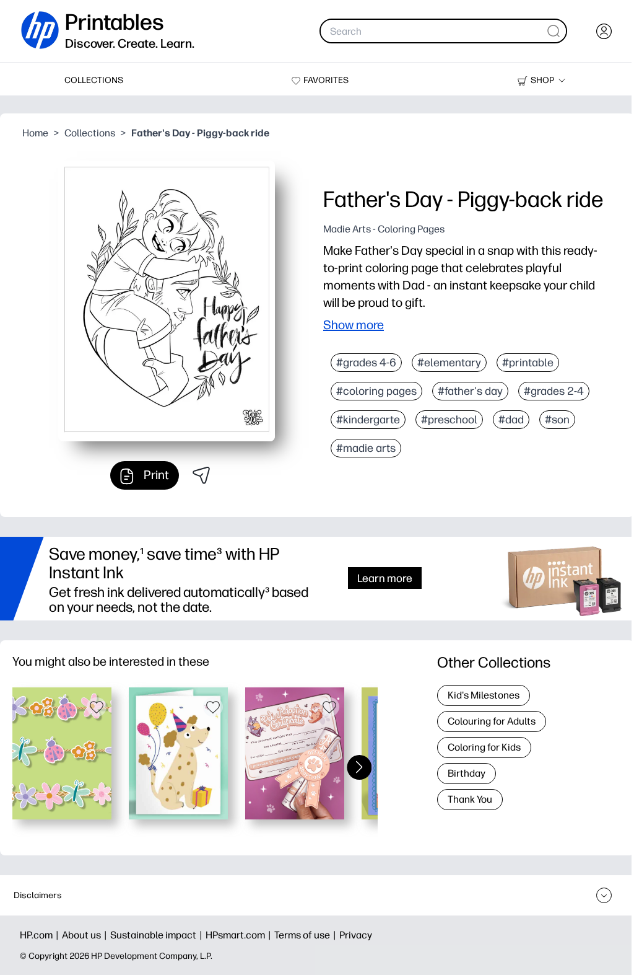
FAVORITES (326, 80)
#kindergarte (368, 419)
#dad (511, 419)
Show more (353, 324)
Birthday (466, 773)
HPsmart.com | (240, 935)
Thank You (470, 799)
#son (557, 419)
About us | (86, 935)
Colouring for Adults (492, 721)
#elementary (449, 362)
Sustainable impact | (158, 935)
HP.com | (41, 935)
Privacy (355, 935)
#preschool (449, 419)
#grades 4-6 (366, 362)
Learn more (384, 578)
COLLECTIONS (93, 80)
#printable (528, 362)
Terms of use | (306, 935)
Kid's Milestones (483, 695)
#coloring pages (376, 391)
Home (35, 133)
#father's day (470, 391)
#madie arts (366, 448)
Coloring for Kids (484, 747)
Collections (89, 133)
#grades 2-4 (554, 391)
